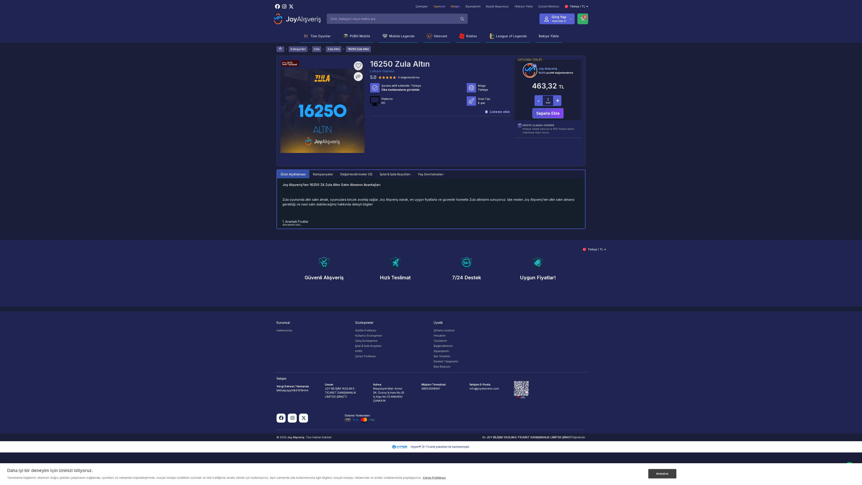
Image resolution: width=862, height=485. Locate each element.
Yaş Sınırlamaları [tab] (431, 174)
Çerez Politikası (365, 356)
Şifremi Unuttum (444, 330)
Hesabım (440, 335)
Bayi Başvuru (442, 366)
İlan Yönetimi (442, 356)
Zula (316, 49)
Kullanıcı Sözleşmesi (368, 335)
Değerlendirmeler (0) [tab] (356, 174)
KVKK (358, 351)
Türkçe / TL (577, 6)
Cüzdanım (440, 340)
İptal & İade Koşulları (368, 346)
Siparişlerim (441, 351)
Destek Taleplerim (446, 361)
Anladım (662, 473)
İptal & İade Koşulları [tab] (395, 174)
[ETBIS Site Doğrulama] (521, 389)
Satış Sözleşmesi (366, 340)
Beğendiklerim (443, 346)
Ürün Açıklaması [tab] (293, 174)
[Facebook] (281, 418)
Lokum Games (382, 71)
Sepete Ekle (548, 113)
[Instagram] (292, 418)
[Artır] (557, 100)
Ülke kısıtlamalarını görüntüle (400, 89)
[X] (303, 418)
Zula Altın (334, 49)
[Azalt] (538, 100)
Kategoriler (298, 49)
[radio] (380, 77)
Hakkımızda (284, 330)
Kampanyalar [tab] (323, 174)
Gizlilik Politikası (365, 330)
